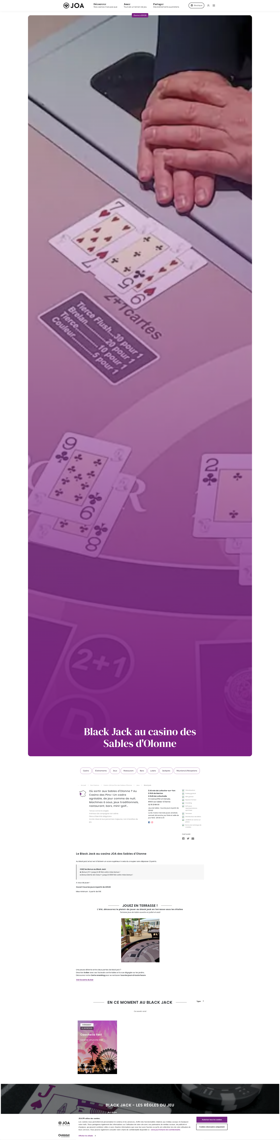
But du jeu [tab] (112, 1112)
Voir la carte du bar (84, 979)
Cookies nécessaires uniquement (212, 1127)
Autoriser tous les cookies (212, 1120)
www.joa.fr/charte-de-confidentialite (165, 1130)
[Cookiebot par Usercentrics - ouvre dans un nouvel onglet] (64, 1135)
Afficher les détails (86, 1136)
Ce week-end (140, 1011)
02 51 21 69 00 (153, 804)
